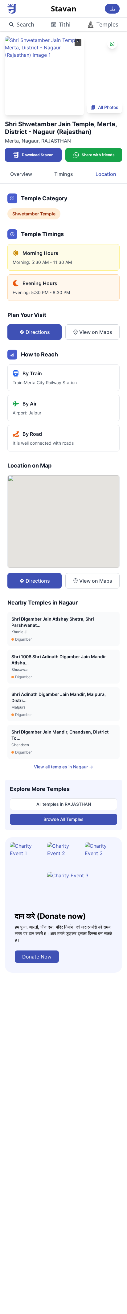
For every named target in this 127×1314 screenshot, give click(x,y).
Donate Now (36, 957)
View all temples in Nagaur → (63, 766)
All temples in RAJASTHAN (63, 804)
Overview (21, 174)
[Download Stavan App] (112, 9)
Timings (63, 174)
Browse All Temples (63, 819)
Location (106, 174)
